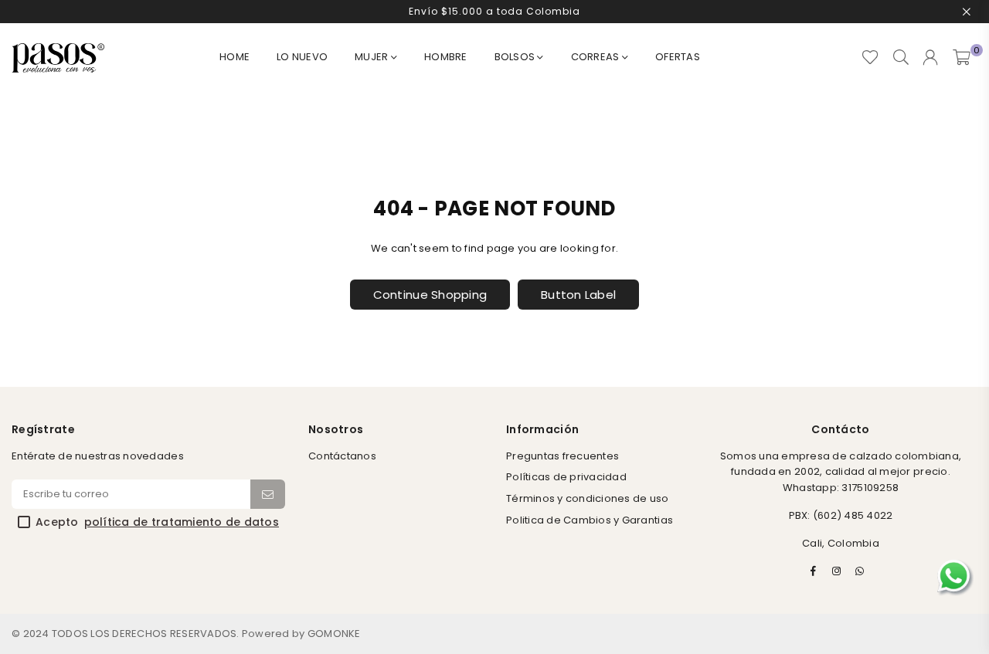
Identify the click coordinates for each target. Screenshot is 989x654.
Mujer (373, 56)
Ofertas (677, 56)
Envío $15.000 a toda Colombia (494, 11)
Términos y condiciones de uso (587, 498)
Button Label (578, 294)
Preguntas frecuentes (562, 456)
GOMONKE (334, 633)
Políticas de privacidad (566, 476)
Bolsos (516, 56)
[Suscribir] (267, 494)
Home (234, 56)
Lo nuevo (302, 56)
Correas (596, 56)
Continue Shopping (430, 294)
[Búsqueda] (901, 57)
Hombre (445, 56)
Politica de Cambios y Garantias (589, 520)
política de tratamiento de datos (181, 523)
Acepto (157, 523)
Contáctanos (342, 456)
